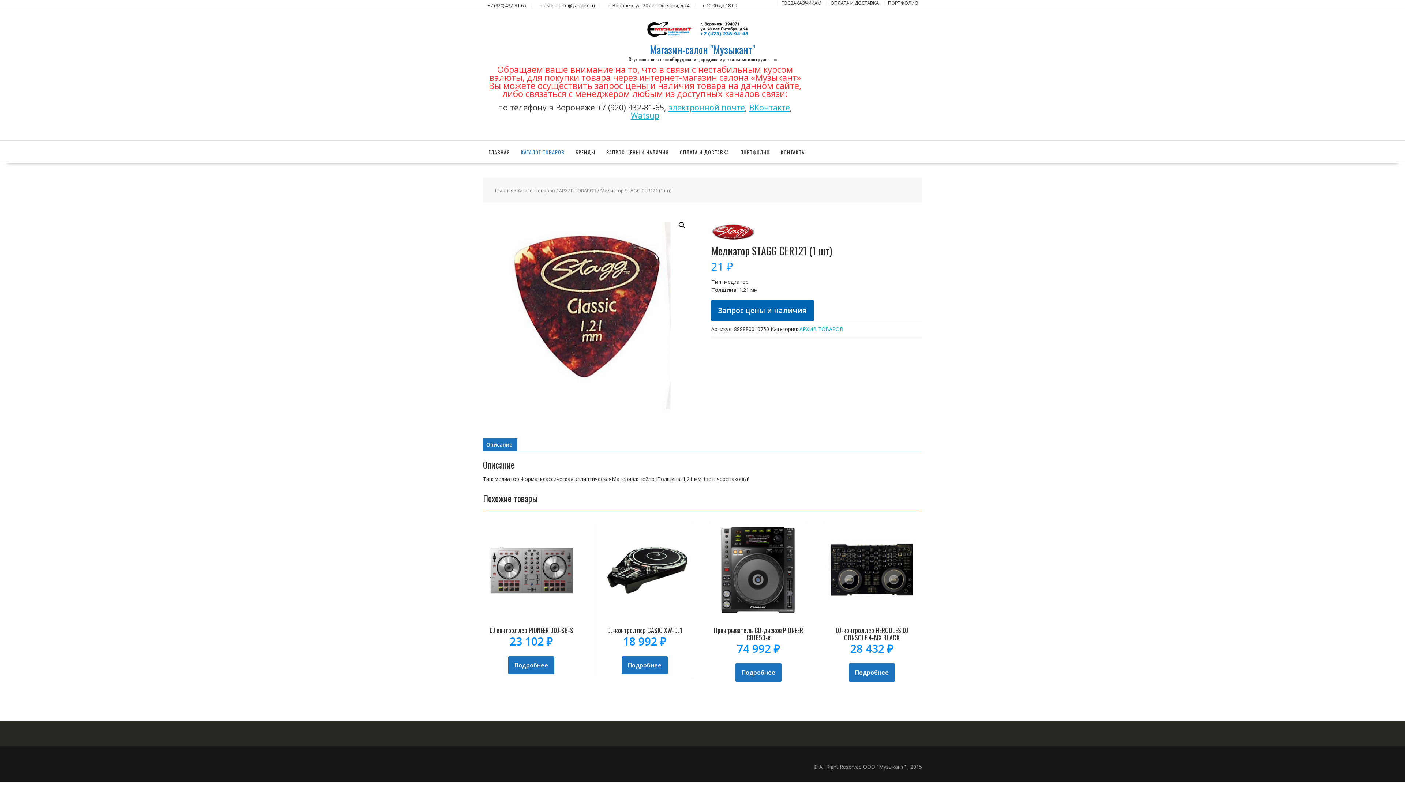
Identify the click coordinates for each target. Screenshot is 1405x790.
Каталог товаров (543, 152)
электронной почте (706, 107)
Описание (499, 444)
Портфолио (755, 152)
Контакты (793, 152)
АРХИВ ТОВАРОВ (577, 190)
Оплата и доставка (704, 152)
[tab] (499, 444)
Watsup (645, 115)
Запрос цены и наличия (637, 152)
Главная (499, 152)
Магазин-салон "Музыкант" (702, 49)
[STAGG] (733, 241)
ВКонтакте (769, 107)
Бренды (585, 152)
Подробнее (531, 665)
